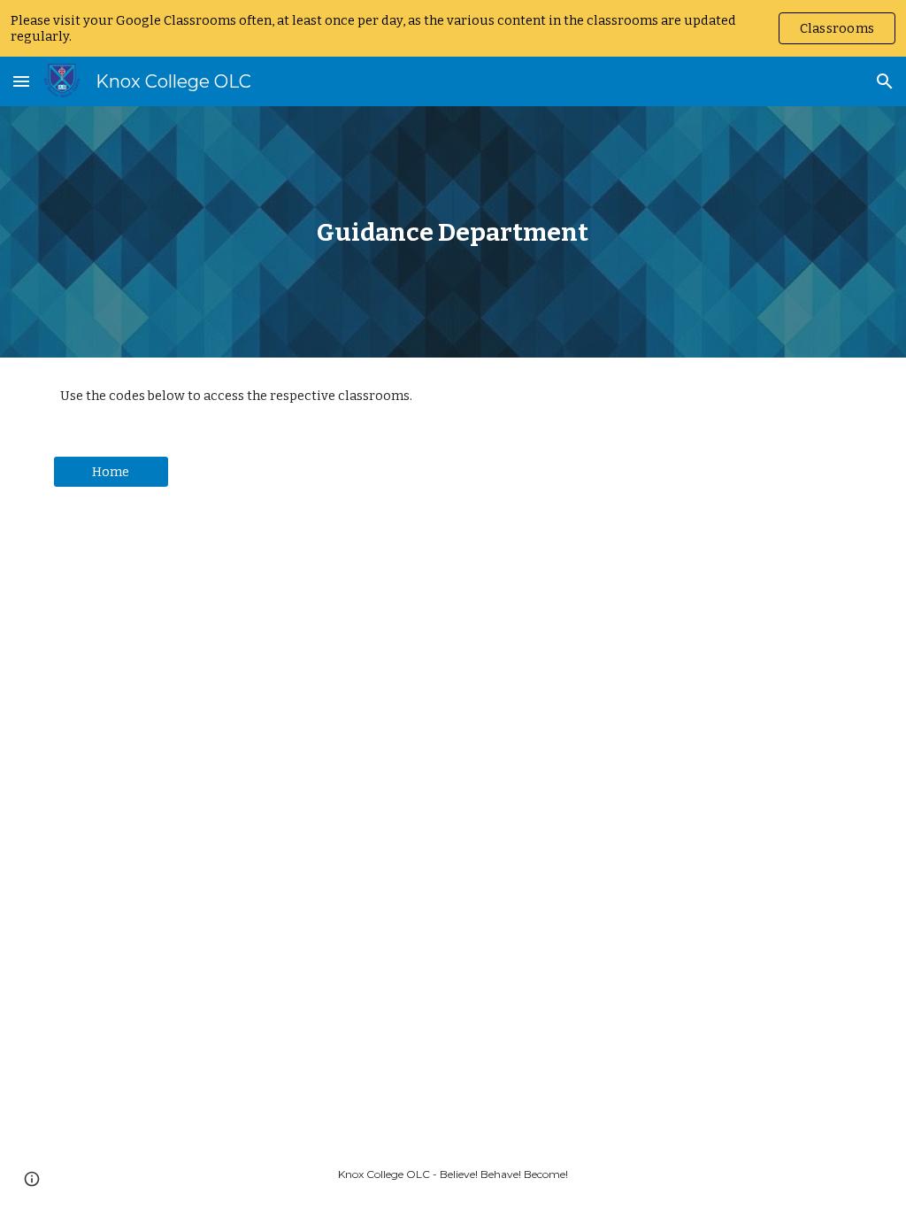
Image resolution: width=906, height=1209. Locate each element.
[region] (453, 28)
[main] (452, 232)
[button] (21, 81)
